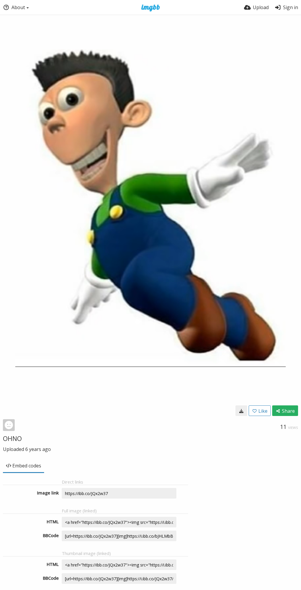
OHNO (12, 438)
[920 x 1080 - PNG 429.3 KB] (241, 410)
